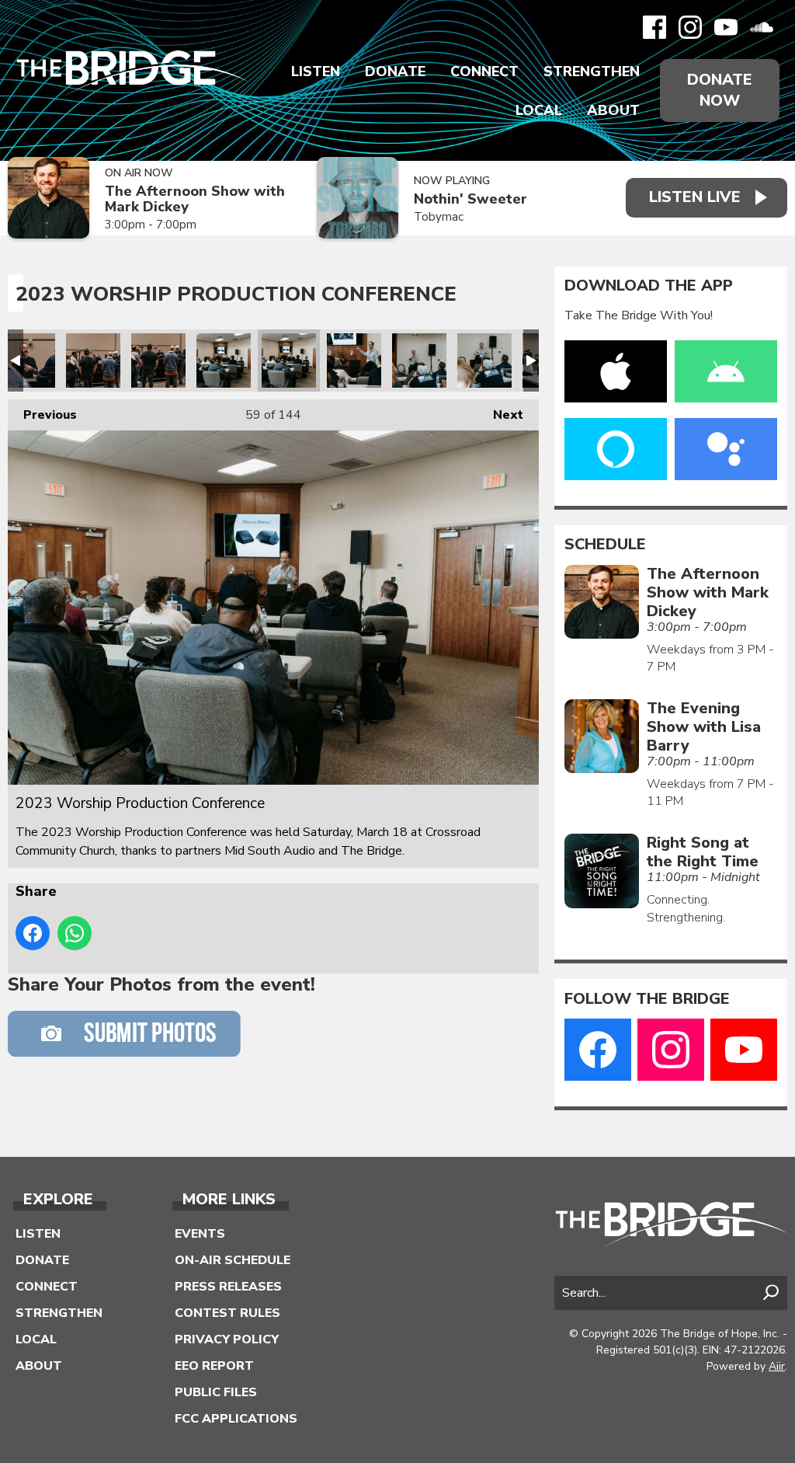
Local (539, 110)
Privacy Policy (227, 1339)
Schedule (605, 544)
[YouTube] (726, 27)
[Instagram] (690, 27)
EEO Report (214, 1365)
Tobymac (438, 217)
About (613, 110)
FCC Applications (236, 1418)
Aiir (777, 1366)
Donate (395, 71)
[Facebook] (654, 27)
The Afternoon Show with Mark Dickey (195, 199)
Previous (42, 414)
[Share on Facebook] (33, 933)
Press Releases (228, 1286)
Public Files (216, 1392)
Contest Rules (227, 1313)
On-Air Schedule (232, 1260)
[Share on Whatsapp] (74, 933)
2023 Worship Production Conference (28, 360)
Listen (315, 71)
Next (500, 414)
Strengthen (591, 71)
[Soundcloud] (761, 27)
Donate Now (719, 90)
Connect (484, 71)
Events (200, 1233)
